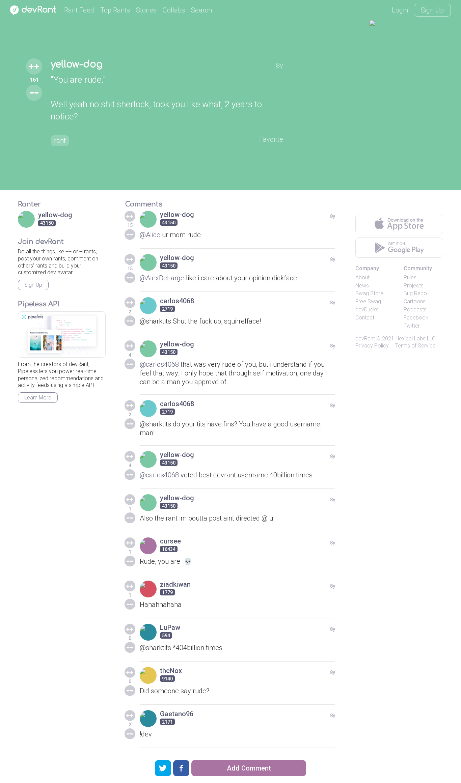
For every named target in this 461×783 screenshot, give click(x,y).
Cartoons (415, 301)
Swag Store (369, 293)
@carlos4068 (159, 364)
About (362, 277)
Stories (146, 10)
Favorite (271, 139)
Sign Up (432, 10)
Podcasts (415, 309)
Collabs (174, 10)
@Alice (150, 235)
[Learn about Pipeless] (62, 334)
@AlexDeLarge (162, 278)
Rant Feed (79, 10)
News (362, 285)
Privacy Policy (372, 345)
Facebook (416, 317)
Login (400, 10)
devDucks (367, 309)
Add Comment (249, 768)
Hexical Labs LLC (415, 338)
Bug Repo (415, 293)
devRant (365, 338)
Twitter (412, 326)
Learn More (37, 397)
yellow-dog (77, 64)
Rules (410, 277)
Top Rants (115, 10)
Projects (414, 285)
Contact (364, 317)
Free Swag (368, 301)
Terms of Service (415, 345)
